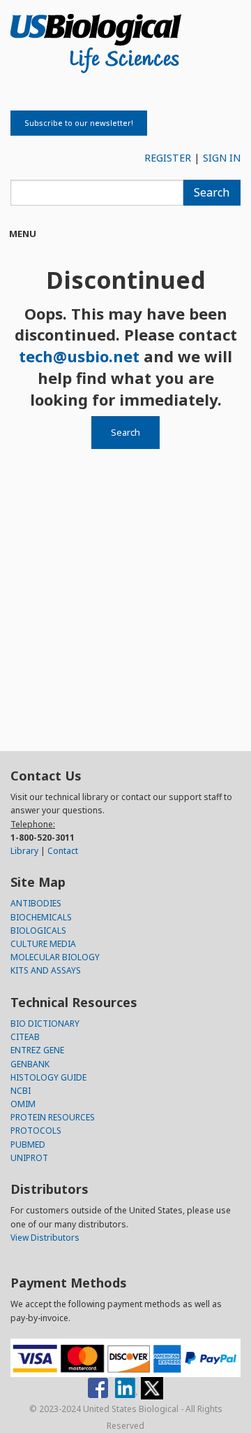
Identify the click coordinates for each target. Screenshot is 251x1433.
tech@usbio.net (79, 355)
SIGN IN (222, 157)
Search (211, 192)
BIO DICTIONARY (44, 1023)
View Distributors (44, 1237)
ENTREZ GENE (37, 1050)
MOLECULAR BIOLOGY (55, 957)
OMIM (23, 1104)
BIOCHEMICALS (41, 917)
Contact (62, 851)
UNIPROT (29, 1158)
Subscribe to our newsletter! (78, 122)
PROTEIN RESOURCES (52, 1117)
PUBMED (27, 1144)
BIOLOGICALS (38, 930)
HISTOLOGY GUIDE (48, 1077)
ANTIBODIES (35, 903)
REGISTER (167, 157)
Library (24, 851)
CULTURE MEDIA (43, 944)
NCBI (20, 1091)
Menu (22, 233)
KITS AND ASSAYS (45, 970)
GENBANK (30, 1064)
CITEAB (25, 1037)
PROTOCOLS (35, 1130)
